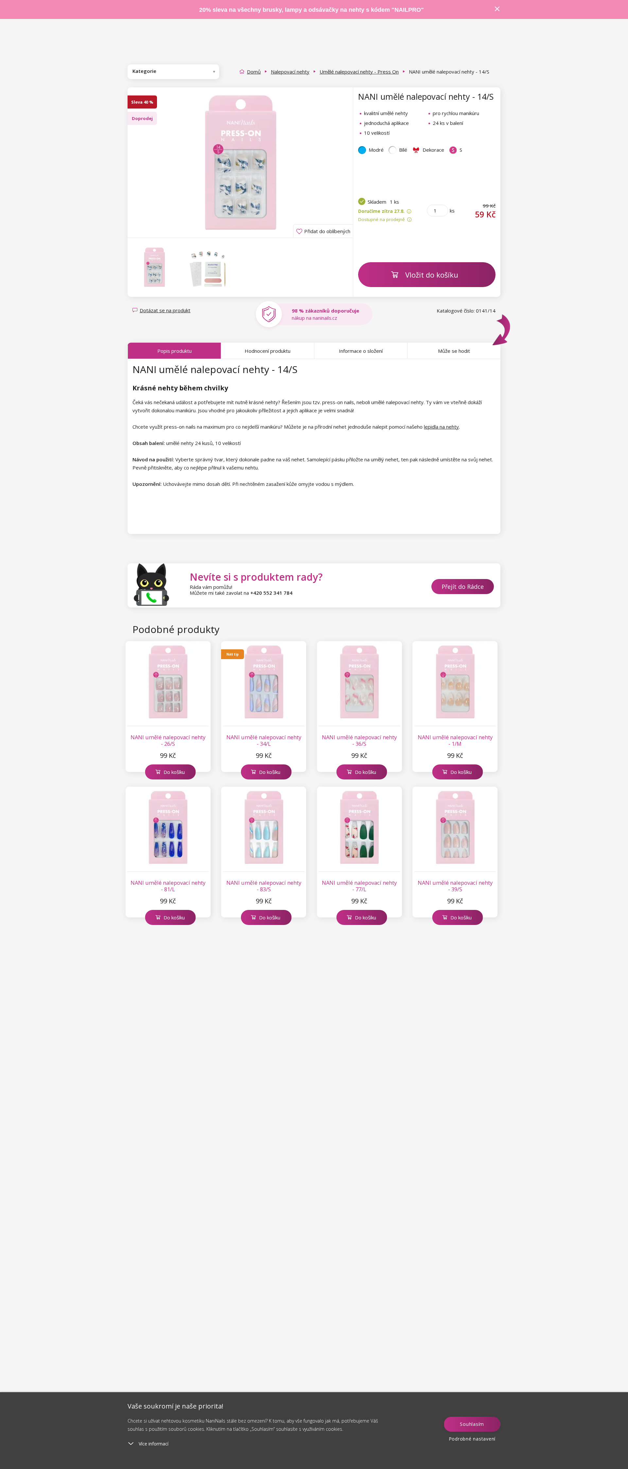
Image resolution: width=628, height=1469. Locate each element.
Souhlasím (472, 1424)
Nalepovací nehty (290, 71)
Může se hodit (454, 351)
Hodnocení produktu (267, 351)
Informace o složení (361, 351)
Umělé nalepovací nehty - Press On (359, 71)
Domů (254, 71)
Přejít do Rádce (463, 586)
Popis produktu (174, 351)
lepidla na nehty (441, 426)
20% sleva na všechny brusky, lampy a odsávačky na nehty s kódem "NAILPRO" (311, 10)
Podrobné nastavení (472, 1439)
